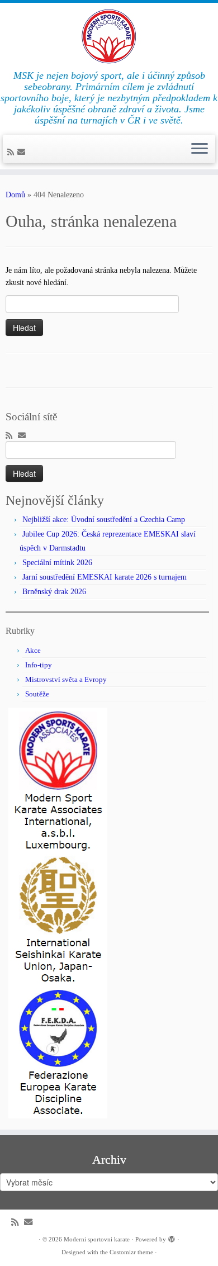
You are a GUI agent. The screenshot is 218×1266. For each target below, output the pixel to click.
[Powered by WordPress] (172, 1237)
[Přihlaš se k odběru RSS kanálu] (12, 152)
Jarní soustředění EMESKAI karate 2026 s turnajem (104, 577)
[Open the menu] (199, 149)
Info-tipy (38, 665)
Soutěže (37, 694)
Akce (33, 650)
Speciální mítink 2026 (57, 562)
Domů (15, 195)
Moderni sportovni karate (97, 1239)
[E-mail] (23, 152)
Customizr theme (131, 1252)
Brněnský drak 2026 (54, 591)
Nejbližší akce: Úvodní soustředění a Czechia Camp (103, 519)
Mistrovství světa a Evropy (66, 679)
